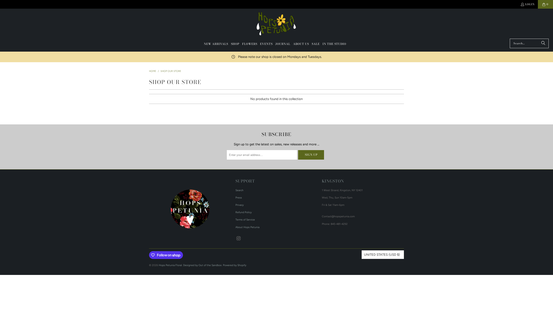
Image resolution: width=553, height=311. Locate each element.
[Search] (543, 43)
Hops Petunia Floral (170, 265)
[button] (235, 44)
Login (530, 4)
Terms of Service (245, 219)
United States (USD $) (382, 255)
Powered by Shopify (234, 265)
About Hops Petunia (247, 227)
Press (238, 197)
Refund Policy (243, 212)
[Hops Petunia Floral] (277, 25)
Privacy (239, 204)
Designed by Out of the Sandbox (202, 265)
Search (239, 190)
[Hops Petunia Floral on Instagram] (238, 238)
